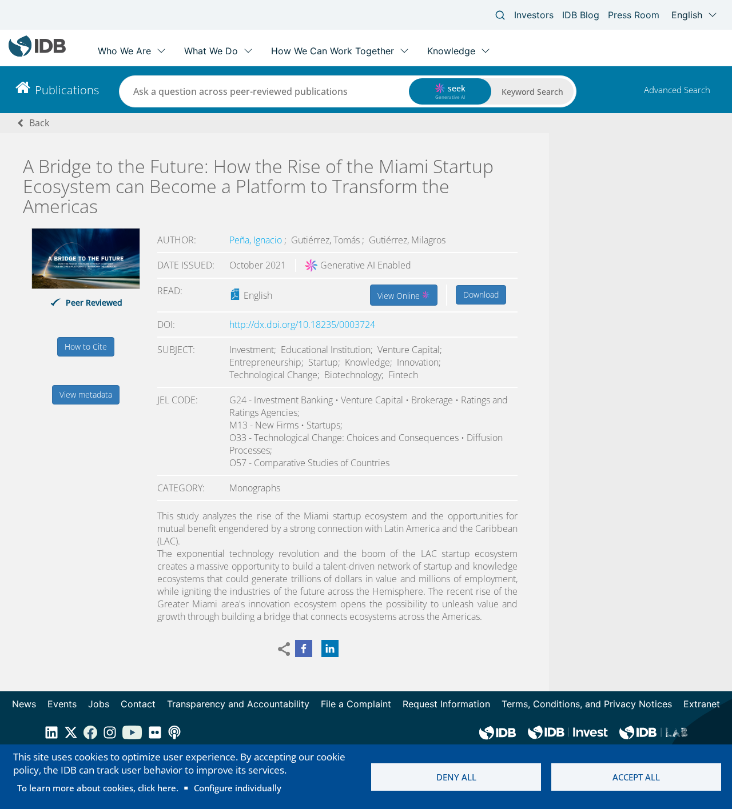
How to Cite (86, 346)
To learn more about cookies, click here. (97, 788)
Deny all (456, 777)
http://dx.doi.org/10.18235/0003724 (302, 324)
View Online (399, 295)
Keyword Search (532, 91)
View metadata (85, 394)
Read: (169, 291)
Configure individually (237, 788)
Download (481, 294)
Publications (67, 90)
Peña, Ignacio (256, 240)
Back (39, 123)
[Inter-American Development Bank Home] (37, 54)
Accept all (636, 777)
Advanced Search (677, 89)
